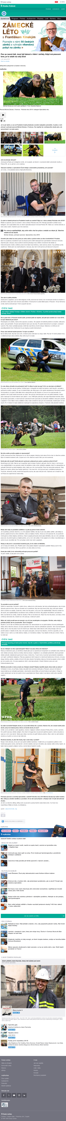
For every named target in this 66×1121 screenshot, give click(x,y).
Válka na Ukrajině (6, 1063)
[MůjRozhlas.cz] (3, 69)
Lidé (46, 19)
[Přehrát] (3, 115)
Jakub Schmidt (9, 809)
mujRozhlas (4, 827)
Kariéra (36, 1070)
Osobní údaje (10, 1116)
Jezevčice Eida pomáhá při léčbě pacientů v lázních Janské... (29, 861)
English (27, 1116)
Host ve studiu (5, 61)
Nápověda (37, 1065)
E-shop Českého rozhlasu (11, 957)
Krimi (14, 831)
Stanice (3, 1068)
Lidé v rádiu (37, 1068)
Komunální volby (6, 1065)
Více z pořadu (6, 921)
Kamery (63, 9)
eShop (3, 1070)
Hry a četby (5, 831)
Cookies (3, 1116)
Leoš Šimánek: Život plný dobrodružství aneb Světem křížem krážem (31, 873)
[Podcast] (1, 121)
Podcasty (4, 1083)
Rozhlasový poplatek (40, 1075)
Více (59, 19)
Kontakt (36, 1073)
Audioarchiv (55, 9)
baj (16, 809)
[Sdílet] (4, 121)
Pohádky (23, 831)
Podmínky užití (20, 1116)
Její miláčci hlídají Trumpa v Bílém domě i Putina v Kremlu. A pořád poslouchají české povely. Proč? (31, 312)
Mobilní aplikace (6, 1086)
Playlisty (40, 19)
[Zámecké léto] (33, 35)
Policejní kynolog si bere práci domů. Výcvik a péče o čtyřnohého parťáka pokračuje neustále (31, 643)
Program (48, 9)
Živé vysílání (42, 831)
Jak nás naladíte (38, 1063)
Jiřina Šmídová (49, 216)
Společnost (5, 19)
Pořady (22, 19)
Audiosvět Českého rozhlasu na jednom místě (13, 838)
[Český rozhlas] (6, 2)
